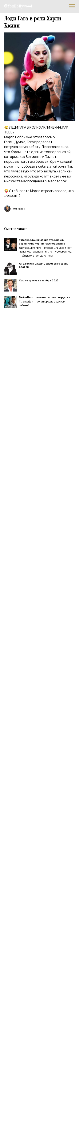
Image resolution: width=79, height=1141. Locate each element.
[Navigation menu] (72, 6)
